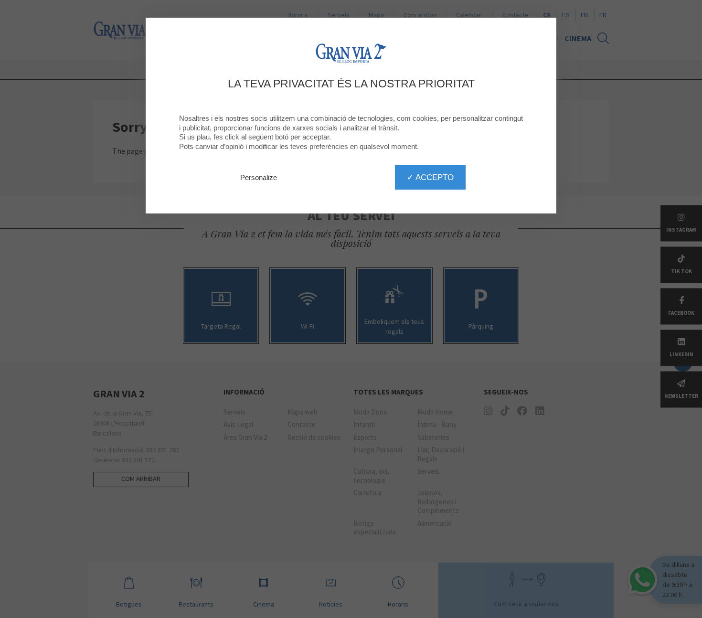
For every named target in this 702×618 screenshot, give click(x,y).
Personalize (258, 177)
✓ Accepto (430, 177)
